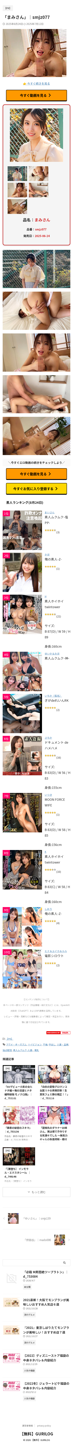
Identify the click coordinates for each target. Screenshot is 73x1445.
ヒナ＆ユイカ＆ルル (56, 951)
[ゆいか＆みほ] (22, 671)
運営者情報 (27, 1425)
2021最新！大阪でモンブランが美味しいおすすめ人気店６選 (46, 1302)
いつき (48, 794)
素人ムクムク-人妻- (23, 1050)
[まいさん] (22, 530)
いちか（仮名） (53, 695)
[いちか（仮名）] (22, 713)
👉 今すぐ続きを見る (36, 83)
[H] (22, 614)
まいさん (50, 512)
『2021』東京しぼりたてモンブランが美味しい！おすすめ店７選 (46, 1329)
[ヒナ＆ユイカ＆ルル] (22, 969)
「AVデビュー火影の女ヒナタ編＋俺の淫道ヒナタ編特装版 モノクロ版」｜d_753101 (18, 1092)
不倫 (45, 1044)
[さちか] (22, 755)
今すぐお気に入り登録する (33, 488)
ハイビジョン (35, 1044)
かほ (47, 554)
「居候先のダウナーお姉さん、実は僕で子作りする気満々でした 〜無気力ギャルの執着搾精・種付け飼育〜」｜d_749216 (54, 1135)
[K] (22, 869)
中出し (52, 1044)
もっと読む (39, 1192)
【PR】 (9, 1038)
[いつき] (22, 812)
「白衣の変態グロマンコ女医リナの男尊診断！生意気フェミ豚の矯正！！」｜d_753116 (54, 1092)
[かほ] (22, 572)
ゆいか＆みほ (52, 653)
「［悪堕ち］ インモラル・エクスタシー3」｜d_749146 (17, 1172)
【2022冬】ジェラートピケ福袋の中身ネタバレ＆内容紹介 (46, 1385)
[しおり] (22, 927)
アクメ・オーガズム (16, 1044)
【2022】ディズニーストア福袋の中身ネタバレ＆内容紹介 (46, 1357)
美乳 (36, 1050)
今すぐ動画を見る (33, 95)
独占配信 (7, 1050)
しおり (48, 909)
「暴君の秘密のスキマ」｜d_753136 (18, 1129)
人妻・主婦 (62, 1044)
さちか (48, 737)
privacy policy (44, 1425)
